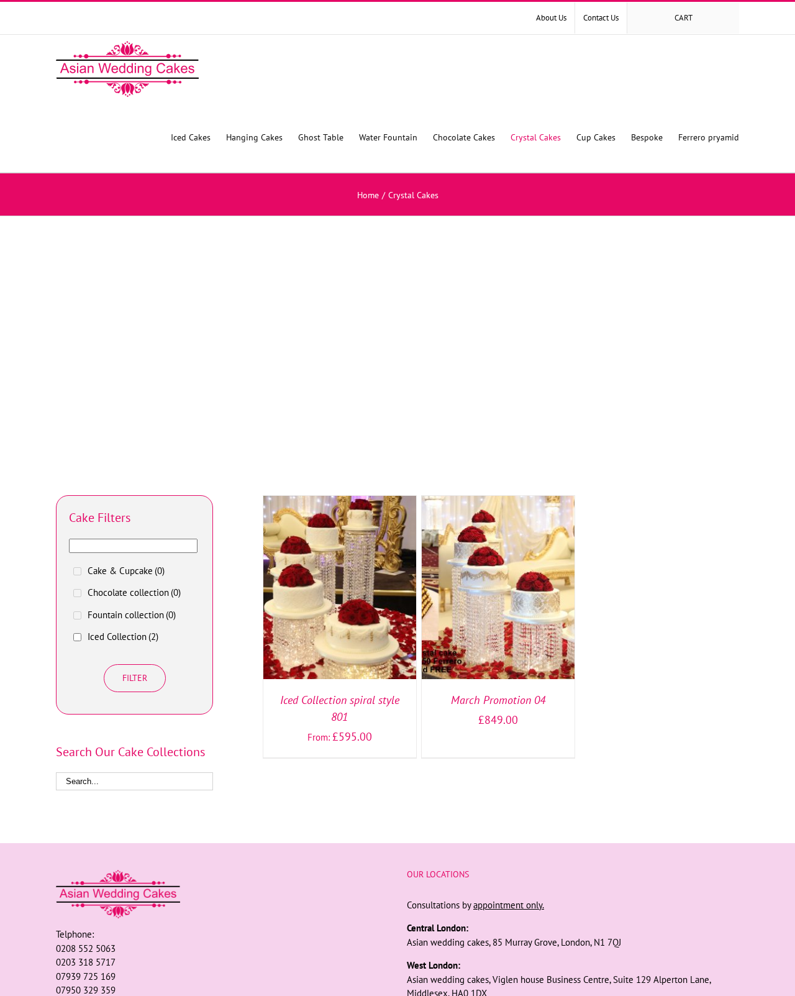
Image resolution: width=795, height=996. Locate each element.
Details (381, 590)
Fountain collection (132, 615)
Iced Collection (123, 636)
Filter (134, 677)
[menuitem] (551, 18)
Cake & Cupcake (126, 571)
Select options (315, 590)
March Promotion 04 (498, 700)
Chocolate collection (134, 592)
